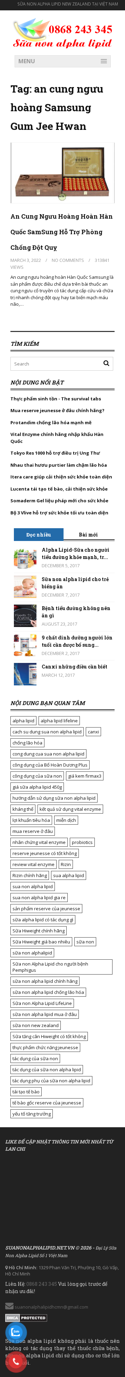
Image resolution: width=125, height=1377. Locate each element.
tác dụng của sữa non (35, 1058)
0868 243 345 (41, 1284)
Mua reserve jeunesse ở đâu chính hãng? (57, 410)
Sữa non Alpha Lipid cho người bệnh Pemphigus (50, 967)
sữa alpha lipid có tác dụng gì (42, 920)
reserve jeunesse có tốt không (44, 853)
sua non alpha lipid (32, 886)
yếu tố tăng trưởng (31, 1114)
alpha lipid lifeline (59, 721)
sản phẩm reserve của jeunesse (46, 908)
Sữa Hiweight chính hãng (38, 931)
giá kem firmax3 (84, 776)
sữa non (85, 942)
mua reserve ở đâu (32, 831)
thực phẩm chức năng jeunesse (45, 1047)
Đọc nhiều (38, 534)
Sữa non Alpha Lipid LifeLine (42, 1003)
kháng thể (22, 809)
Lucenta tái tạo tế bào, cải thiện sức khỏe (59, 489)
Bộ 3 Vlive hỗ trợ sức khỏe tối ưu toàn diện (59, 513)
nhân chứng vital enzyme (39, 842)
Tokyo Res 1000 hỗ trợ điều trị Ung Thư (55, 453)
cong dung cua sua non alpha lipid (48, 754)
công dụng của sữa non (37, 776)
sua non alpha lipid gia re (39, 897)
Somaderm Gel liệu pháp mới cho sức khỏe (59, 500)
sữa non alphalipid (32, 953)
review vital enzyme (33, 864)
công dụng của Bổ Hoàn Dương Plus (50, 765)
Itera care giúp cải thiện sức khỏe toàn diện (61, 477)
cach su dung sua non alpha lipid (47, 732)
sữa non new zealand (35, 1025)
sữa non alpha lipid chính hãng (44, 981)
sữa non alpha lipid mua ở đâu (44, 1014)
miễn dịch (66, 820)
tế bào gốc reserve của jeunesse (46, 1103)
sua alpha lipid (68, 875)
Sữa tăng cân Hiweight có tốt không (49, 1036)
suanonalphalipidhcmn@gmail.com (51, 1307)
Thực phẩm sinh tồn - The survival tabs (55, 399)
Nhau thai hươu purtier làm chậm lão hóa (58, 465)
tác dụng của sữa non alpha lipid (46, 1069)
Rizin (66, 864)
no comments (68, 260)
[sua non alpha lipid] (62, 32)
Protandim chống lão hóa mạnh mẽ (51, 422)
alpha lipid (23, 721)
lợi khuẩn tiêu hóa (31, 820)
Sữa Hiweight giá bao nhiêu (41, 942)
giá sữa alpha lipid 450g (37, 787)
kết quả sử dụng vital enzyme (70, 809)
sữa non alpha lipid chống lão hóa (48, 992)
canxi (93, 732)
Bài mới (88, 534)
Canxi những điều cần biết (74, 666)
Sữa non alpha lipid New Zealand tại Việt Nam (67, 4)
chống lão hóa (27, 743)
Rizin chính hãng (29, 875)
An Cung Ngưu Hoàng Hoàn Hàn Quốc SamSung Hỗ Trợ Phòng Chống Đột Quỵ (61, 231)
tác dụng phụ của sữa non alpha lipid (51, 1080)
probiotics (82, 842)
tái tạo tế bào (26, 1092)
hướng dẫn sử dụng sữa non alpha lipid (53, 798)
